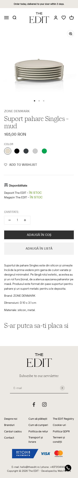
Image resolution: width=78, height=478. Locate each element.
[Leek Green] (44, 151)
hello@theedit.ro (30, 466)
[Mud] (7, 151)
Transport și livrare (35, 439)
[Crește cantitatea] (25, 220)
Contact (9, 437)
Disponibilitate (18, 185)
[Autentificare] (55, 17)
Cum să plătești (37, 418)
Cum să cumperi (38, 425)
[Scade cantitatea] (9, 220)
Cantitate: (11, 211)
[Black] (16, 151)
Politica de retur (38, 431)
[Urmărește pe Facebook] (34, 404)
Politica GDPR (61, 431)
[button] (20, 165)
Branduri (9, 425)
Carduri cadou (13, 431)
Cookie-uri (59, 425)
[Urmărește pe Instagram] (44, 404)
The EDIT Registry (63, 418)
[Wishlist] (63, 18)
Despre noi (10, 418)
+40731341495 (58, 466)
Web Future (64, 470)
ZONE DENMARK (17, 111)
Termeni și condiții (59, 439)
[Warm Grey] (35, 151)
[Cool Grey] (26, 151)
